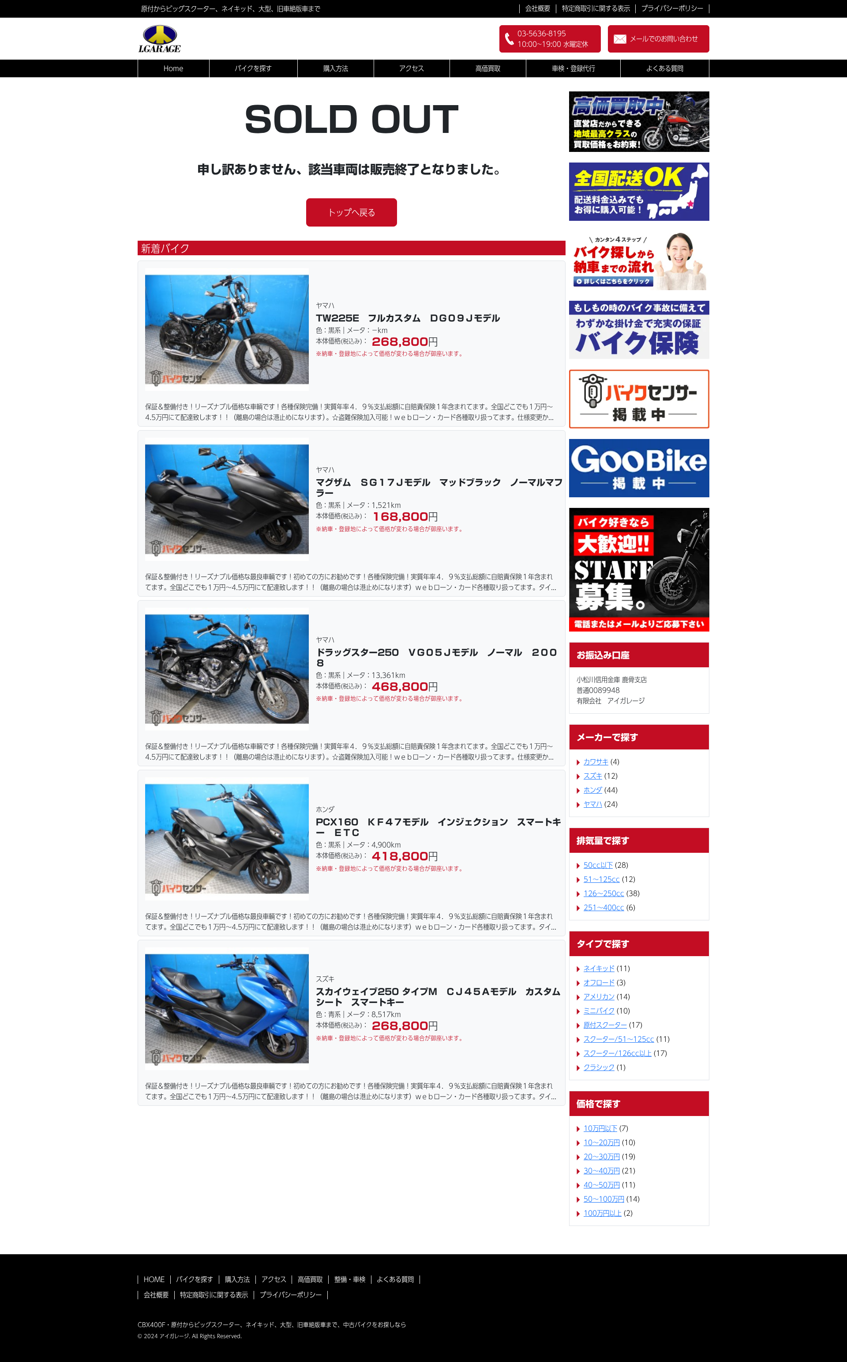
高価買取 (488, 68)
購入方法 (335, 68)
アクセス (411, 68)
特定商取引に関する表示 (596, 8)
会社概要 (537, 8)
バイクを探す (253, 68)
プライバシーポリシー (672, 8)
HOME (154, 1279)
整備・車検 (349, 1279)
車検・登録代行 (573, 68)
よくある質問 (664, 68)
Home (174, 68)
